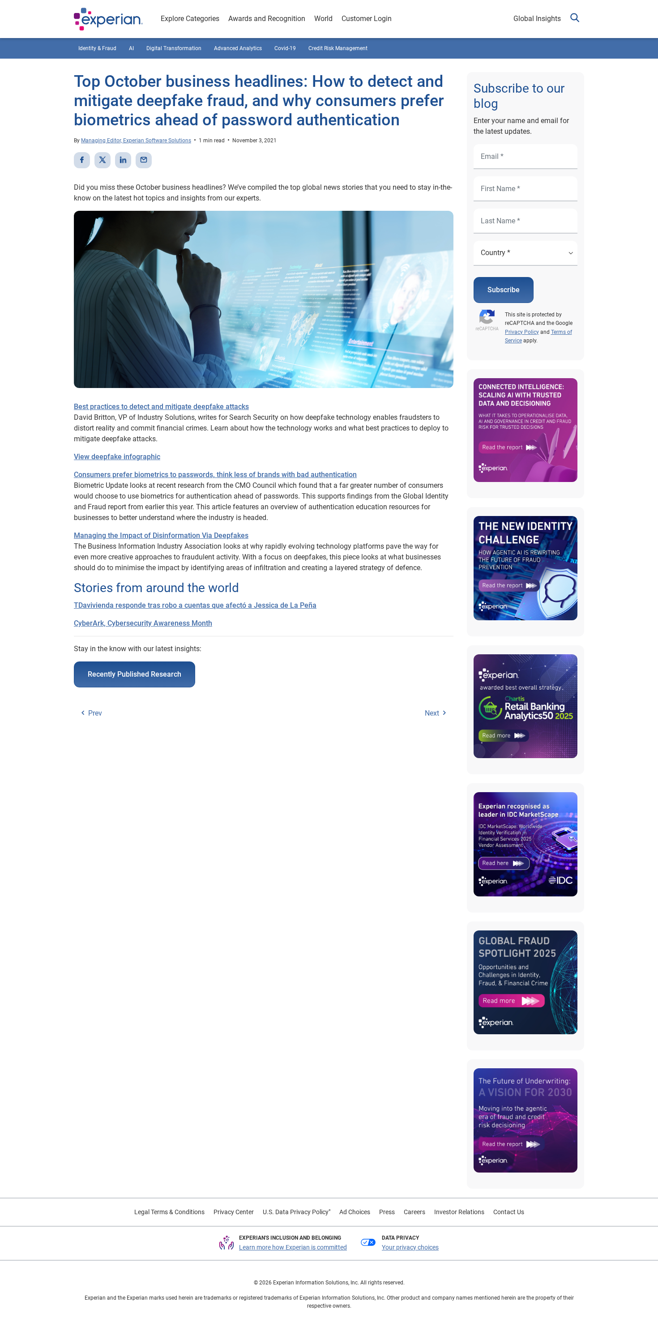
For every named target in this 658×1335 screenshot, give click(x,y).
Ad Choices (354, 1212)
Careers (414, 1212)
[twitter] (102, 160)
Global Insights (537, 18)
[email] (144, 160)
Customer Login (367, 18)
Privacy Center (234, 1212)
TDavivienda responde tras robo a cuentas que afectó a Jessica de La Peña (195, 605)
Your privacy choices (410, 1247)
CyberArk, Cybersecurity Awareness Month (143, 623)
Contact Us (508, 1212)
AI (131, 48)
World (323, 18)
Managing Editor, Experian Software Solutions (136, 140)
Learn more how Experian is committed (293, 1247)
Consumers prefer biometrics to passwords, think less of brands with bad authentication (215, 474)
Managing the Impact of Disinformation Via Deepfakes (161, 535)
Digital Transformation (173, 48)
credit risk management (337, 48)
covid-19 (285, 48)
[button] (574, 19)
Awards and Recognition (266, 18)
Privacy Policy (522, 332)
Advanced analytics (238, 48)
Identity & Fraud (97, 48)
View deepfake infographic (117, 456)
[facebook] (82, 160)
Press (387, 1212)
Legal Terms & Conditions (169, 1212)
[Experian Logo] (108, 19)
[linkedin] (123, 160)
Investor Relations (459, 1212)
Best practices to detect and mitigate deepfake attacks (161, 406)
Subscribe (503, 290)
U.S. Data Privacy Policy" (296, 1212)
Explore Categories (190, 18)
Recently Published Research (134, 674)
